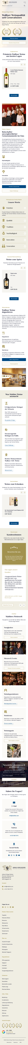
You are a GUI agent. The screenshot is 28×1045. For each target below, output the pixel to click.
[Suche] (25, 6)
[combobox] (13, 6)
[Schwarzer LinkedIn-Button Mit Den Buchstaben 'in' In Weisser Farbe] (16, 855)
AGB (13, 784)
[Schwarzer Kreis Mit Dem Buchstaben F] (9, 855)
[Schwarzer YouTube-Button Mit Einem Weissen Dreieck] (19, 855)
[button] (20, 605)
